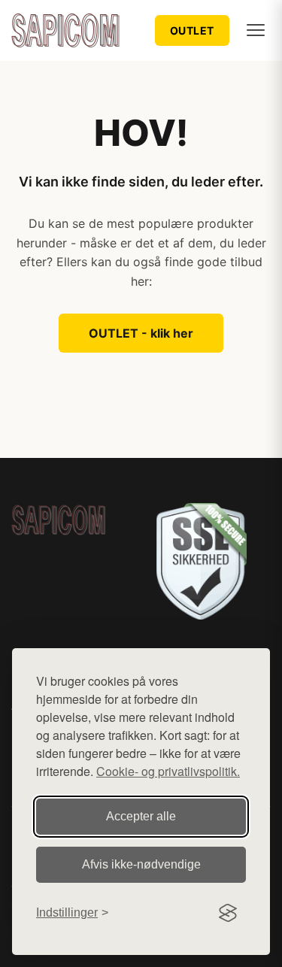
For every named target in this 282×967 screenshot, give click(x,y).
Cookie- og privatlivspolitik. (168, 771)
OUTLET (192, 30)
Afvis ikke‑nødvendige (141, 864)
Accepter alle (141, 816)
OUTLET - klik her (141, 333)
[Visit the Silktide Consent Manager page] (228, 913)
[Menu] (256, 30)
